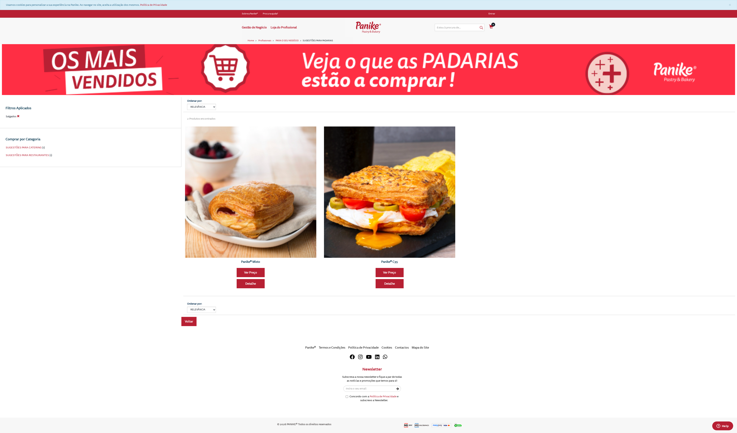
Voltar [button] (189, 321)
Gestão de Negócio (254, 27)
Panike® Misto (250, 262)
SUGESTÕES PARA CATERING (24, 147)
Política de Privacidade (153, 5)
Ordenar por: (194, 101)
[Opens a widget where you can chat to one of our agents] (722, 426)
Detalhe (250, 284)
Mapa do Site (420, 347)
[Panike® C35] (389, 192)
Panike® (310, 347)
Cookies (387, 347)
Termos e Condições (332, 347)
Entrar (491, 13)
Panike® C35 (389, 262)
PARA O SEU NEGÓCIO (287, 40)
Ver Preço (250, 272)
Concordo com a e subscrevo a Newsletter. (373, 398)
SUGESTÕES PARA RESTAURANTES (27, 155)
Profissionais (264, 40)
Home (251, 40)
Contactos (402, 347)
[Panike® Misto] (250, 192)
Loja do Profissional (284, 27)
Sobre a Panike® (250, 13)
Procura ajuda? (270, 13)
